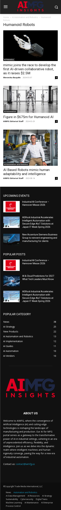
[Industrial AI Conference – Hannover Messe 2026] (11, 206)
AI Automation (10, 111)
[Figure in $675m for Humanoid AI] (30, 99)
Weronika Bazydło (11, 77)
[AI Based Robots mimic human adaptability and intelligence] (30, 148)
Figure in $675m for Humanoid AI (28, 117)
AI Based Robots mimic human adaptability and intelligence (26, 172)
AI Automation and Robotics (25, 17)
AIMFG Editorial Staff (13, 121)
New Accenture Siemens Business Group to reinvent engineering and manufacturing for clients (39, 237)
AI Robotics (9, 59)
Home (6, 17)
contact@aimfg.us (25, 464)
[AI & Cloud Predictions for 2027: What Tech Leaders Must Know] (11, 280)
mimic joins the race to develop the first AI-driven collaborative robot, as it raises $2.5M (29, 69)
